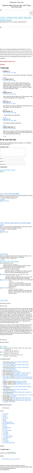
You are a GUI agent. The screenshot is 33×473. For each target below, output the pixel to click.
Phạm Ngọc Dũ (7, 375)
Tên (1, 158)
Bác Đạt (5, 416)
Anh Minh (5, 413)
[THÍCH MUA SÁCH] (1, 263)
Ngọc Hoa (5, 119)
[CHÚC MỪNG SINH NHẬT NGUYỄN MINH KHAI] (4, 282)
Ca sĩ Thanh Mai (7, 430)
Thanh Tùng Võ (7, 364)
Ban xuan (5, 418)
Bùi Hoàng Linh (7, 427)
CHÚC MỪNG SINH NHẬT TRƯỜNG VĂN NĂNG (15, 390)
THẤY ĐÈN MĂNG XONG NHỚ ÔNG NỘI (16, 274)
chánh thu (5, 438)
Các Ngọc (5, 431)
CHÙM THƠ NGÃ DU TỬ (21, 375)
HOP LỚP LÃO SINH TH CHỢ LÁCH (13, 354)
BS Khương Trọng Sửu (9, 423)
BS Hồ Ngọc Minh (7, 422)
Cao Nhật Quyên (7, 437)
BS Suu (5, 426)
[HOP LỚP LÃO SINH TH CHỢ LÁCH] (1, 355)
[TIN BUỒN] (4, 292)
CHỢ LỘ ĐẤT (16, 371)
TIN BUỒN (11, 288)
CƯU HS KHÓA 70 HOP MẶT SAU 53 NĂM (21, 395)
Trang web (2, 164)
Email (2, 161)
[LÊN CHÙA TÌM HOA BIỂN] (2, 271)
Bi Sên (4, 420)
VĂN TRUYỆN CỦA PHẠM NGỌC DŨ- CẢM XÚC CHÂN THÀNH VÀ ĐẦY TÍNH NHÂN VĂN (18, 378)
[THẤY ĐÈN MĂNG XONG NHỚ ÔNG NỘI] (2, 276)
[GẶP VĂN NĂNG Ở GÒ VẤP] (2, 352)
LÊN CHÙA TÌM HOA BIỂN (12, 268)
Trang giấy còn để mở (21, 381)
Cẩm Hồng (5, 433)
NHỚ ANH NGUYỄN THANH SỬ (22, 373)
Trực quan (3, 147)
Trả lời (4, 77)
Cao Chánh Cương (7, 435)
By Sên (5, 429)
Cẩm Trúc (5, 434)
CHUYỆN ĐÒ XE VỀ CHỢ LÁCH (21, 397)
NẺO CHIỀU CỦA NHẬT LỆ (20, 374)
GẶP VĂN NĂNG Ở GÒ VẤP (11, 352)
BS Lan (5, 424)
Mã (7, 147)
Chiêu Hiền (6, 441)
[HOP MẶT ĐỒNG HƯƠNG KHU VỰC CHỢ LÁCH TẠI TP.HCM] (2, 348)
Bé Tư (4, 419)
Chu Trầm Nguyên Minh (9, 442)
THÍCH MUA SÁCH (8, 263)
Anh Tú (5, 415)
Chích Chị (5, 440)
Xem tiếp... (2, 199)
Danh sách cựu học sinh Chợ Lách (11, 459)
